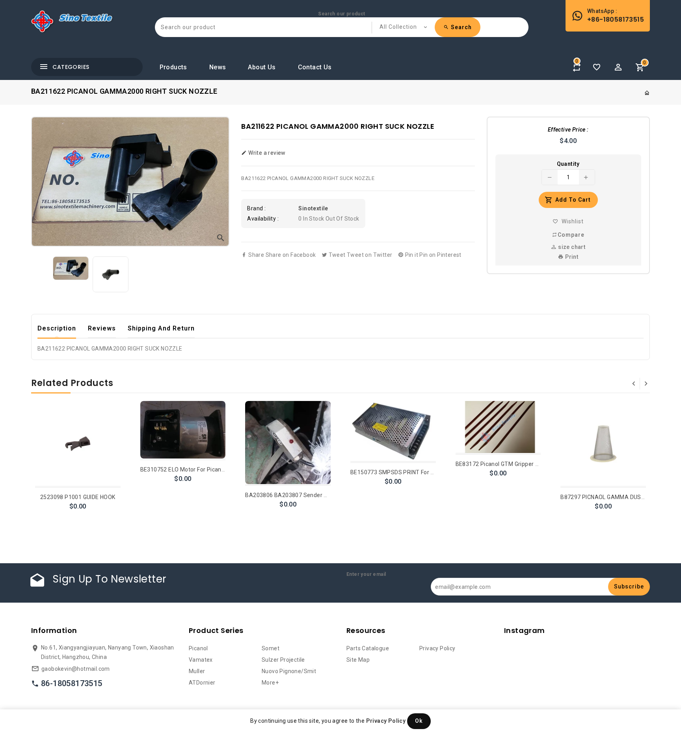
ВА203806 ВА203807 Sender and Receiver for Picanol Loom (325, 495)
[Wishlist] (597, 67)
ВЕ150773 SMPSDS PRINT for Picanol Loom (408, 472)
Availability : (263, 218)
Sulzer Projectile (283, 660)
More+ (270, 682)
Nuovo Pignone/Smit (289, 671)
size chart (571, 247)
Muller (197, 671)
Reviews (102, 328)
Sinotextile (313, 208)
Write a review (266, 153)
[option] (71, 268)
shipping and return (161, 328)
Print (571, 257)
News (217, 67)
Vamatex (201, 660)
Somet (270, 648)
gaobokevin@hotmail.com (75, 669)
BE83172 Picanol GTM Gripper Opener (505, 464)
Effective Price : (568, 129)
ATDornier (202, 682)
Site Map (358, 660)
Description (56, 328)
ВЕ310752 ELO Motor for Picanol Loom (191, 469)
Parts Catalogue (367, 648)
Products (173, 67)
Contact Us (315, 67)
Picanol (198, 648)
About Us (261, 67)
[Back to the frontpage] (647, 93)
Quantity (568, 164)
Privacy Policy (437, 648)
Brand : (256, 208)
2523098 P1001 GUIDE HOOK (77, 497)
